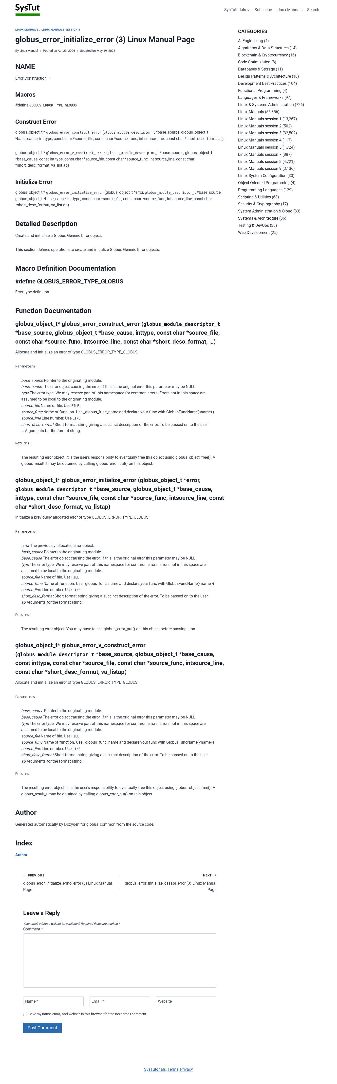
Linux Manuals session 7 (259, 154)
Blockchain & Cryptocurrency (263, 55)
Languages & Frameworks (260, 97)
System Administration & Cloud (265, 211)
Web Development (254, 232)
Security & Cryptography (259, 204)
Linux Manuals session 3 (60, 29)
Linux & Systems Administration (266, 104)
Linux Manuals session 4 (259, 140)
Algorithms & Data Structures (263, 48)
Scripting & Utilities (254, 197)
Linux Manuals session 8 (259, 161)
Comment (33, 929)
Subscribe (263, 9)
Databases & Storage (256, 69)
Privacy (186, 1069)
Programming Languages (260, 190)
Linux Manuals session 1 (259, 119)
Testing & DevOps (253, 225)
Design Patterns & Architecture (264, 76)
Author (21, 855)
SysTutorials (155, 1069)
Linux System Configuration (262, 175)
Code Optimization (254, 62)
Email (98, 1001)
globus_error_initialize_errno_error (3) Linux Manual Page (67, 883)
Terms (173, 1069)
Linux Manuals (289, 9)
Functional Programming (259, 90)
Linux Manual (28, 50)
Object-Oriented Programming (264, 182)
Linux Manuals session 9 (259, 168)
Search (313, 9)
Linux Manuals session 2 (259, 126)
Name (31, 1001)
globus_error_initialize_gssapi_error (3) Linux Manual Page (170, 883)
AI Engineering (250, 40)
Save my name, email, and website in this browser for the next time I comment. (88, 1014)
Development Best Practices (262, 83)
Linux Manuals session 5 (259, 147)
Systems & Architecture (258, 218)
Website (165, 1001)
